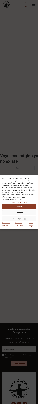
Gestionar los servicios (19, 202)
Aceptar (19, 206)
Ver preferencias (19, 219)
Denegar (19, 213)
